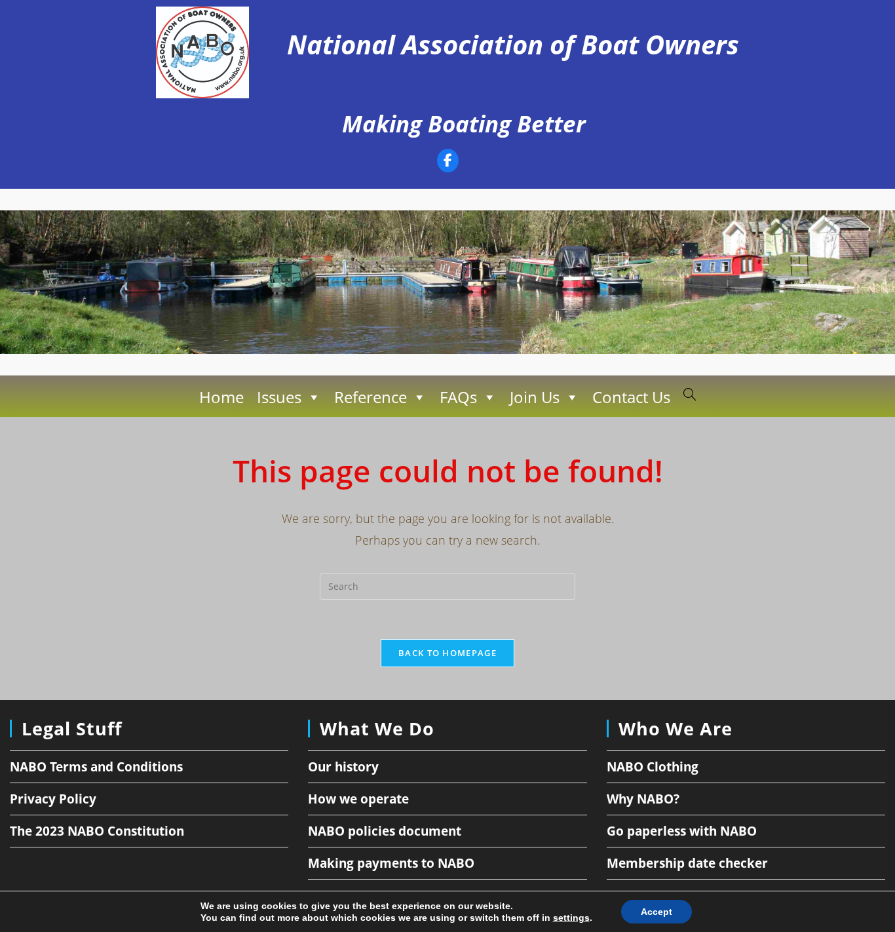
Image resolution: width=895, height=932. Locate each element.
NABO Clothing (652, 766)
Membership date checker (687, 863)
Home (221, 397)
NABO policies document (384, 831)
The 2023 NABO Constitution (97, 831)
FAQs (458, 397)
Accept (656, 911)
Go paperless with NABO (682, 831)
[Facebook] (448, 162)
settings (571, 917)
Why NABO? (643, 798)
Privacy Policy (53, 798)
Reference (370, 397)
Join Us (535, 397)
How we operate (358, 798)
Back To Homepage (447, 653)
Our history (343, 766)
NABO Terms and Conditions (96, 766)
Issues (279, 397)
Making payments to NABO (391, 863)
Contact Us (631, 397)
